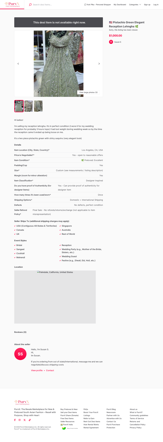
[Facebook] (15, 420)
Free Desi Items (67, 418)
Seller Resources (67, 421)
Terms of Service (137, 418)
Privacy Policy (135, 427)
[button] (58, 64)
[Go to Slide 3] (38, 106)
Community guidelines (139, 415)
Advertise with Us (114, 418)
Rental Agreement (91, 427)
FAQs (86, 409)
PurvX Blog (111, 409)
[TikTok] (29, 420)
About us (133, 409)
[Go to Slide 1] (19, 106)
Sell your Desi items (68, 412)
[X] (24, 420)
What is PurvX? (136, 412)
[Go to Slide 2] (28, 106)
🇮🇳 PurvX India (66, 424)
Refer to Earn (89, 418)
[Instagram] (19, 420)
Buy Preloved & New (69, 409)
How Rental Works (91, 424)
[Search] (30, 4)
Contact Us (111, 421)
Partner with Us (113, 415)
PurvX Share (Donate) (69, 415)
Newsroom (111, 412)
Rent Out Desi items (92, 421)
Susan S (117, 42)
